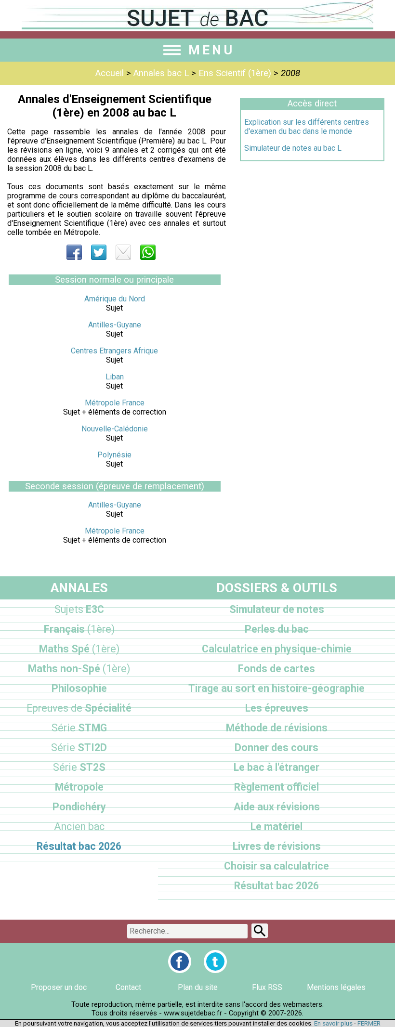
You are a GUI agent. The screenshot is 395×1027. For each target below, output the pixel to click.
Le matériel (276, 826)
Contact (128, 987)
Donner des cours (276, 747)
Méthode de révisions (277, 728)
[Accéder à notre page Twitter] (215, 961)
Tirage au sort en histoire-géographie (276, 688)
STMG (79, 728)
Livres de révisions (277, 846)
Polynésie (114, 454)
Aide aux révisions (277, 807)
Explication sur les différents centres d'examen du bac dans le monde (306, 126)
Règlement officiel (276, 787)
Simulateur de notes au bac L (293, 148)
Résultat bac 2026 (79, 846)
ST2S (79, 767)
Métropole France (115, 402)
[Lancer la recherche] (259, 930)
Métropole (79, 787)
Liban (114, 376)
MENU (211, 50)
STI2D (79, 747)
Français (79, 629)
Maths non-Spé (79, 669)
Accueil (109, 73)
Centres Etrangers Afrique (114, 350)
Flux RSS (267, 987)
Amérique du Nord (114, 298)
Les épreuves (276, 708)
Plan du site (198, 987)
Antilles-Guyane (114, 324)
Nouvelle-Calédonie (114, 428)
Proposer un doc (59, 987)
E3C (79, 609)
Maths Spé (79, 649)
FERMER (369, 1023)
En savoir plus (333, 1023)
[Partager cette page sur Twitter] (98, 252)
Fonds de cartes (276, 669)
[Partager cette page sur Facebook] (74, 252)
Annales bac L (161, 73)
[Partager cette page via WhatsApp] (148, 252)
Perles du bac (277, 629)
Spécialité (79, 708)
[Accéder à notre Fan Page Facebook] (180, 961)
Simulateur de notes (276, 609)
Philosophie (79, 688)
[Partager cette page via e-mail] (123, 252)
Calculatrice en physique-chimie (277, 649)
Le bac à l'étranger (276, 767)
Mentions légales (336, 987)
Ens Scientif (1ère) (234, 73)
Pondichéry (79, 807)
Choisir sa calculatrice (276, 866)
